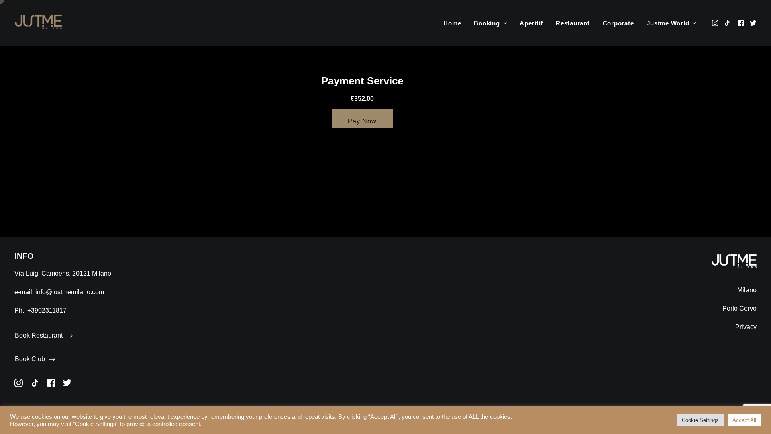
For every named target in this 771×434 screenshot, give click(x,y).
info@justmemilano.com (69, 292)
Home (452, 23)
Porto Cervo (739, 308)
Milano (747, 290)
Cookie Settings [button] (700, 420)
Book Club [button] (30, 359)
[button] (716, 23)
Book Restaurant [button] (39, 335)
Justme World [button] (668, 23)
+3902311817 (47, 310)
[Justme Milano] (38, 23)
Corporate (618, 23)
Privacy (746, 326)
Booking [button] (487, 23)
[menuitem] (452, 23)
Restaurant (573, 23)
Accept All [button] (744, 420)
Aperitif (531, 23)
